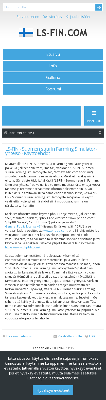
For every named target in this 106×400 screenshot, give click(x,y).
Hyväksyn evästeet (53, 390)
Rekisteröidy (52, 16)
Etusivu (53, 54)
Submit (99, 7)
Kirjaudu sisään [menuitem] (78, 16)
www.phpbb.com (55, 231)
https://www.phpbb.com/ (22, 247)
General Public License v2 (22, 226)
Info (53, 66)
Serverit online (28, 16)
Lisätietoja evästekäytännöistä (53, 377)
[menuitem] (100, 132)
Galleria (53, 77)
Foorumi (53, 89)
